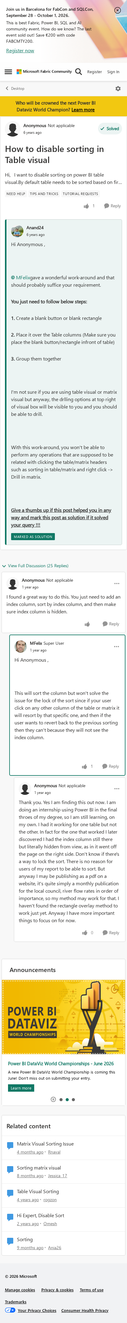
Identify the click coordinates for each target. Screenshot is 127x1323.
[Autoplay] (53, 1099)
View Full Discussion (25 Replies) (38, 565)
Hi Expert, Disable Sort (40, 1215)
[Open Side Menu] (8, 71)
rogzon (50, 1199)
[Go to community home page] (44, 71)
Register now (20, 50)
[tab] (61, 1099)
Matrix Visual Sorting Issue (45, 1144)
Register (94, 71)
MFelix (23, 277)
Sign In (113, 71)
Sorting (25, 1239)
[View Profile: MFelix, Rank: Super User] (20, 646)
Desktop (17, 88)
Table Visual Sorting (38, 1191)
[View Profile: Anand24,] (17, 231)
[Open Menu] (118, 88)
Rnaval (54, 1152)
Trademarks (16, 1301)
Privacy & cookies (57, 1289)
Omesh (50, 1223)
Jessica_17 (57, 1175)
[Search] (78, 71)
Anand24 (35, 227)
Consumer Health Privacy (85, 1310)
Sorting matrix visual (39, 1168)
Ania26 (54, 1247)
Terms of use (92, 1289)
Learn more (83, 109)
